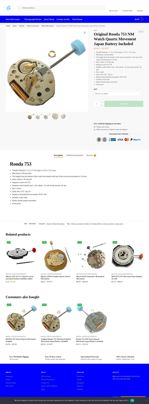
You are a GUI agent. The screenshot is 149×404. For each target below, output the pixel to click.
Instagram (80, 383)
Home (8, 26)
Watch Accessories (33, 26)
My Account (113, 11)
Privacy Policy (11, 383)
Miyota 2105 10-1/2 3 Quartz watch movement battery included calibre (19, 278)
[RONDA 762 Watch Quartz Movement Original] (140, 31)
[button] (139, 19)
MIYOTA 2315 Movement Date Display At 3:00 (126, 278)
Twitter (79, 379)
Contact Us (45, 383)
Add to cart (124, 104)
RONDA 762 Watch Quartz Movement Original (21, 340)
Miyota (8, 274)
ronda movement (108, 224)
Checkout (140, 11)
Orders (8, 379)
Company (9, 376)
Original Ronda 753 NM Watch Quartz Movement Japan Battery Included (56, 340)
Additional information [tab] (74, 155)
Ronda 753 (87, 224)
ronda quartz (119, 224)
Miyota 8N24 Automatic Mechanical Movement (90, 278)
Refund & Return (47, 379)
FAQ (43, 389)
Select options (57, 287)
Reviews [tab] (91, 155)
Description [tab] (58, 155)
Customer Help (127, 11)
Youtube (80, 389)
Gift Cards (9, 386)
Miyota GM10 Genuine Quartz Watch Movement (55, 278)
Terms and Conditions (49, 386)
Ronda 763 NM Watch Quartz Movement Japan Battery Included (89, 340)
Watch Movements (47, 26)
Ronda (49, 224)
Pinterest (80, 386)
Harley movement (77, 224)
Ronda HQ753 (97, 224)
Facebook (80, 376)
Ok (132, 400)
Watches (21, 26)
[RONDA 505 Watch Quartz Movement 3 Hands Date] (142, 31)
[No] (146, 400)
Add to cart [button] (21, 287)
